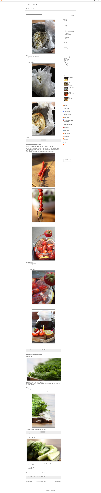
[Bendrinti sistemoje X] (43, 139)
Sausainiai (65, 65)
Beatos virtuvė (66, 108)
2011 (65, 42)
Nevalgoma (65, 60)
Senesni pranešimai (58, 481)
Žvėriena (65, 73)
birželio (66, 29)
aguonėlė (65, 105)
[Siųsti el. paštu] (41, 139)
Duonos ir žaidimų (67, 111)
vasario (66, 39)
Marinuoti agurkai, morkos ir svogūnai (71, 77)
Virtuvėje (27, 11)
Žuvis (64, 72)
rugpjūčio (66, 26)
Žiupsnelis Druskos (67, 144)
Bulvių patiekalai (66, 50)
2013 (65, 19)
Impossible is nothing (67, 114)
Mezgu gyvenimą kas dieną (68, 124)
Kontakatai (34, 11)
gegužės (66, 36)
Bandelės (65, 48)
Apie (30, 11)
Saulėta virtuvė (66, 130)
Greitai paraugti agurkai (31, 437)
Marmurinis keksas (71, 87)
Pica (64, 61)
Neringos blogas (66, 127)
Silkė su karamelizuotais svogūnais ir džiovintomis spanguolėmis (70, 84)
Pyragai (65, 62)
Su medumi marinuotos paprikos (71, 93)
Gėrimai (65, 55)
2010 (65, 43)
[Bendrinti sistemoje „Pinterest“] (45, 139)
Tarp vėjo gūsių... (66, 136)
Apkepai (65, 47)
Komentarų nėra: (38, 349)
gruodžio (66, 21)
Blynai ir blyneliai (66, 49)
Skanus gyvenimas (67, 133)
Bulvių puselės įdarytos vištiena (70, 98)
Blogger (54, 490)
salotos (65, 64)
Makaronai (65, 58)
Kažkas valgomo (66, 117)
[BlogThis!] (42, 139)
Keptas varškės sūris (31, 16)
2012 (65, 20)
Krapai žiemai (29, 356)
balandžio (66, 37)
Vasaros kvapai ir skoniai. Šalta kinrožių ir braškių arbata (39, 146)
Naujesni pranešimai (29, 481)
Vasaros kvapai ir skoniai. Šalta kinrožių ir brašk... (69, 31)
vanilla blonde (66, 139)
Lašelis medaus (31, 4)
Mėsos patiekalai (66, 59)
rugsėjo (66, 25)
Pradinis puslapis (43, 481)
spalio (66, 24)
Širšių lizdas (66, 141)
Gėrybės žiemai (30, 433)
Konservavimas (66, 57)
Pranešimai (66, 159)
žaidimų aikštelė (66, 142)
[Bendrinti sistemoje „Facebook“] (44, 139)
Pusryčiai (65, 63)
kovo (65, 38)
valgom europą (66, 138)
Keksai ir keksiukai (66, 56)
